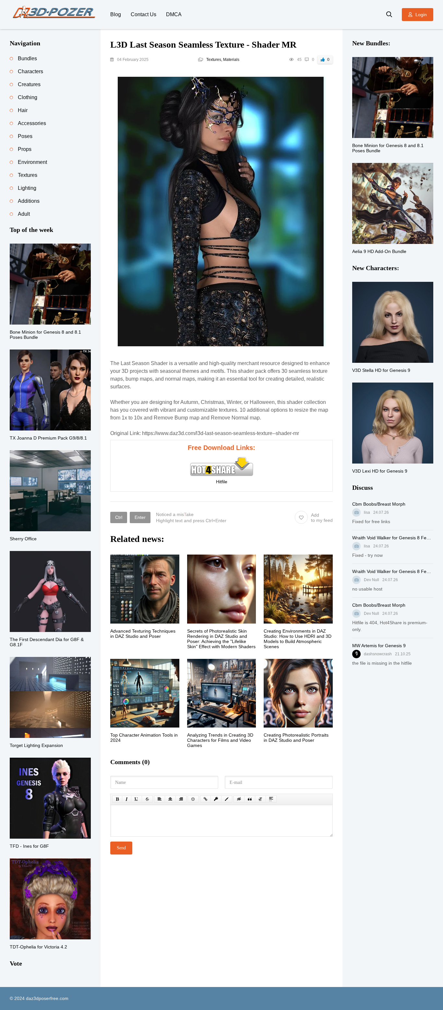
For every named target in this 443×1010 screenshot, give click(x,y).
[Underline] (136, 799)
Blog (115, 14)
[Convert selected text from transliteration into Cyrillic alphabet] (260, 799)
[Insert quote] (249, 799)
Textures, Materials (222, 59)
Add (322, 517)
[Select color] (226, 799)
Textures (27, 175)
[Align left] (159, 799)
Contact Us (143, 14)
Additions (29, 201)
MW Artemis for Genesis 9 (379, 645)
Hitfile (221, 481)
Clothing (27, 97)
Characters (30, 71)
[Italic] (126, 799)
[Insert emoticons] (193, 799)
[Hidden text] (239, 799)
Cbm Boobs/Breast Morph (378, 504)
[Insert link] (205, 799)
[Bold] (117, 799)
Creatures (29, 84)
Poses (25, 136)
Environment (32, 162)
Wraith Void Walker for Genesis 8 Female (392, 537)
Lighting (27, 188)
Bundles (27, 58)
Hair (23, 110)
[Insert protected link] (216, 799)
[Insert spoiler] (271, 799)
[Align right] (180, 799)
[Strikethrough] (147, 799)
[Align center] (170, 799)
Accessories (32, 123)
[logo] (55, 14)
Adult (24, 214)
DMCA (174, 14)
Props (24, 149)
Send (121, 847)
